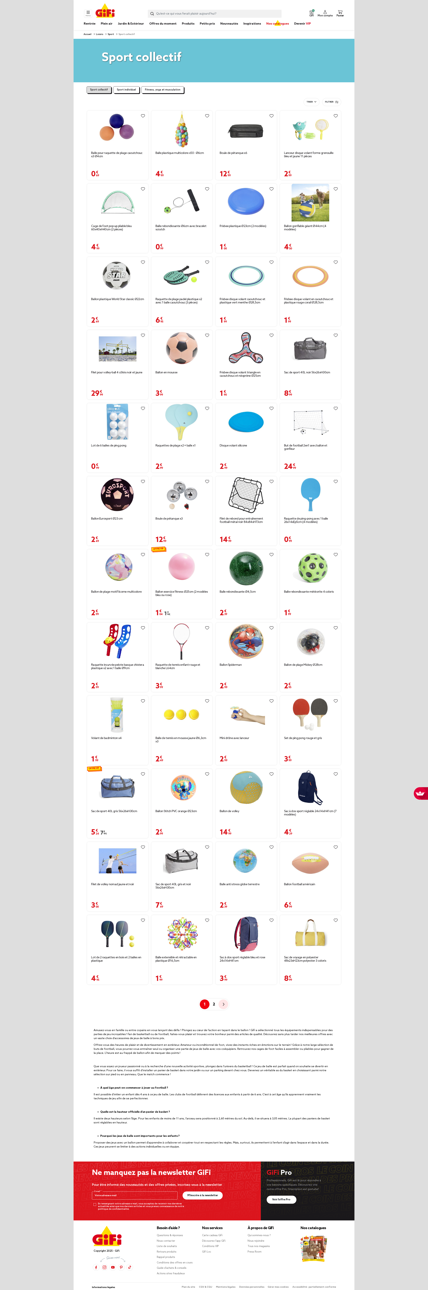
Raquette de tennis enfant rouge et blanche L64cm (177, 666)
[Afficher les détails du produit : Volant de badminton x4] (117, 714)
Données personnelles (251, 1287)
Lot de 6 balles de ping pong (108, 445)
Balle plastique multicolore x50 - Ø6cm (179, 153)
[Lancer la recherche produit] (152, 13)
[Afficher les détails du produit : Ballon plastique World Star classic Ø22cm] (117, 276)
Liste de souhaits (167, 1246)
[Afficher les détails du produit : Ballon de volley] (246, 788)
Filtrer (329, 102)
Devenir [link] (302, 24)
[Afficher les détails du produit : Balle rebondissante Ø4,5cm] (246, 568)
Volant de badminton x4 (106, 738)
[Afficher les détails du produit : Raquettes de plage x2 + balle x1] (181, 422)
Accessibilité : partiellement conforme (314, 1287)
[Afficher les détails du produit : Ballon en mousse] (181, 349)
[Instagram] (104, 1267)
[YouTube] (113, 1267)
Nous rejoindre (256, 1240)
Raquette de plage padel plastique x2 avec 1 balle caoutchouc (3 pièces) (178, 301)
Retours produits (166, 1251)
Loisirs (99, 34)
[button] (311, 13)
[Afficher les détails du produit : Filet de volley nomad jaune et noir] (117, 861)
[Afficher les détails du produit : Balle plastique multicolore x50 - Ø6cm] (181, 129)
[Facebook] (96, 1267)
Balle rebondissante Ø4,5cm (238, 591)
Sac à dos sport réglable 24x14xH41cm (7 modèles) (310, 813)
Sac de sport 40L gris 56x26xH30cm (114, 811)
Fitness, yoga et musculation (162, 89)
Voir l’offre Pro (281, 1199)
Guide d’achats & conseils (171, 1268)
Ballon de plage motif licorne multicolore (116, 591)
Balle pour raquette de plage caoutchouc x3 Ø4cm (116, 154)
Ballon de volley (229, 811)
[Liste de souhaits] (142, 115)
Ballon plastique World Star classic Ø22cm (117, 299)
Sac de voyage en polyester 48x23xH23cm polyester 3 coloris (305, 959)
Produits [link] (188, 24)
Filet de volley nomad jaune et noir (112, 884)
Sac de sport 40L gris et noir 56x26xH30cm (173, 886)
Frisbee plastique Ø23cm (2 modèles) (243, 226)
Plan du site (189, 1287)
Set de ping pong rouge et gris (303, 738)
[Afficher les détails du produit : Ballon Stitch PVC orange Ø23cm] (181, 788)
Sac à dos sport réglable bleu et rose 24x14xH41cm (242, 959)
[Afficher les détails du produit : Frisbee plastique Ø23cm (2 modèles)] (246, 202)
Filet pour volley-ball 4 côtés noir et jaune (116, 372)
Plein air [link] (107, 24)
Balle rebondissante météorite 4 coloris (309, 591)
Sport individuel (126, 89)
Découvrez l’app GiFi (214, 1240)
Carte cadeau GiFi (212, 1235)
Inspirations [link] (252, 24)
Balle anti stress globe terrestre (239, 884)
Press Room (254, 1251)
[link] (188, 28)
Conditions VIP (210, 1246)
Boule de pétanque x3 (169, 518)
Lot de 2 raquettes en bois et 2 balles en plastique (116, 959)
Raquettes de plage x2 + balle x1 (175, 445)
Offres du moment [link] (163, 24)
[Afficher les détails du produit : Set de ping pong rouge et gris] (310, 714)
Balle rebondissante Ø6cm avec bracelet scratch (180, 227)
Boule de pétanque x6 (233, 153)
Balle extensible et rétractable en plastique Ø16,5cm (176, 959)
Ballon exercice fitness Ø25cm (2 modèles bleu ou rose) (181, 593)
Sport (110, 34)
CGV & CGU (206, 1287)
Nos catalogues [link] (277, 24)
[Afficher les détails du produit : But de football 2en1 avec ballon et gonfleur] (310, 422)
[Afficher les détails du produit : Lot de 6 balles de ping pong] (117, 422)
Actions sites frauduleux (171, 1273)
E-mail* (97, 1191)
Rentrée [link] (89, 24)
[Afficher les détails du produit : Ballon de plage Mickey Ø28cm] (310, 641)
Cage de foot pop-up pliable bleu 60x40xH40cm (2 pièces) (111, 227)
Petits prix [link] (207, 24)
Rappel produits (166, 1257)
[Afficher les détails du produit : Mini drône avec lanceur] (246, 714)
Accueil (87, 34)
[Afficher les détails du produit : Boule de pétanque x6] (246, 129)
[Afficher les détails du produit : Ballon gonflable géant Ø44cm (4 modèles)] (310, 202)
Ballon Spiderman (231, 665)
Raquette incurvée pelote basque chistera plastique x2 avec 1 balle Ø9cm (117, 666)
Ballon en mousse (166, 372)
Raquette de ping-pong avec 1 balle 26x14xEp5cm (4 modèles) (306, 520)
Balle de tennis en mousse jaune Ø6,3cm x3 (180, 739)
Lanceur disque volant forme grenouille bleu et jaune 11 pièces (308, 154)
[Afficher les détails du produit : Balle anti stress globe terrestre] (246, 861)
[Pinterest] (121, 1267)
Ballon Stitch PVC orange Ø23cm (176, 811)
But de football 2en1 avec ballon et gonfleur (305, 447)
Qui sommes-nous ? (259, 1235)
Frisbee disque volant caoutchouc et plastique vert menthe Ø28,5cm (242, 301)
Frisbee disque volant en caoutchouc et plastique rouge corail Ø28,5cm (308, 301)
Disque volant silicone (233, 445)
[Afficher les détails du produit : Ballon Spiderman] (246, 641)
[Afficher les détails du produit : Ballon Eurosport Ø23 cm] (117, 495)
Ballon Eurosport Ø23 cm (107, 518)
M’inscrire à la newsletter (202, 1195)
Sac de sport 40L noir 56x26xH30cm (307, 372)
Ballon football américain (299, 884)
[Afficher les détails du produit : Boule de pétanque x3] (181, 495)
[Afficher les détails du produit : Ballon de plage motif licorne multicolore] (117, 568)
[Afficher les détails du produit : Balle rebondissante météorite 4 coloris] (310, 568)
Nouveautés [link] (229, 24)
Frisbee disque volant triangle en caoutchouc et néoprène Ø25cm (240, 374)
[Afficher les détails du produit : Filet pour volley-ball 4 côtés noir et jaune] (117, 349)
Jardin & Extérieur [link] (131, 24)
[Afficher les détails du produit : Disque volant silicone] (246, 422)
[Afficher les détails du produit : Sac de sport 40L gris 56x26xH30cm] (117, 788)
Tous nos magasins (259, 1246)
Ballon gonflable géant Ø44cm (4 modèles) (305, 227)
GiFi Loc (206, 1251)
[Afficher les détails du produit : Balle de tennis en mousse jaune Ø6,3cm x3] (181, 714)
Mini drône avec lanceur (234, 738)
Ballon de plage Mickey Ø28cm (303, 665)
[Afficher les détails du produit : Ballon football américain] (310, 861)
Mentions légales (226, 1287)
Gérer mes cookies (278, 1287)
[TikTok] (129, 1267)
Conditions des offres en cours (175, 1262)
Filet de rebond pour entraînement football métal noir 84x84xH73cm (241, 520)
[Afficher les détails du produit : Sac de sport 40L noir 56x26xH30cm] (310, 349)
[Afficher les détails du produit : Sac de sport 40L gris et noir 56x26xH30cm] (181, 861)
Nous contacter (166, 1240)
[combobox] (215, 14)
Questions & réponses (170, 1235)
